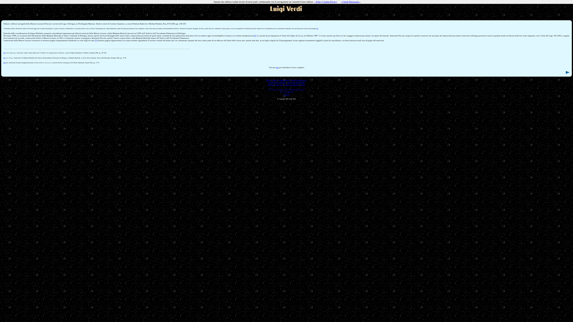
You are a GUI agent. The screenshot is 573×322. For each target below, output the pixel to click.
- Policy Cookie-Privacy (325, 2)
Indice (268, 80)
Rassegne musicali (291, 85)
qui (277, 67)
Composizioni (284, 80)
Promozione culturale (277, 82)
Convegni (279, 85)
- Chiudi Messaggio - (351, 2)
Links (303, 85)
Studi (274, 80)
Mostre (271, 85)
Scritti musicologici (299, 80)
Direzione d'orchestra (295, 82)
